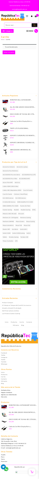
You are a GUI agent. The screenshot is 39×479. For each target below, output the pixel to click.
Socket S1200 (6, 233)
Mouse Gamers (20, 221)
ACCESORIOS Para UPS (29, 174)
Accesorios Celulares (9, 167)
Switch (28, 233)
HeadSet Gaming (25, 209)
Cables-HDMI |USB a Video (10, 186)
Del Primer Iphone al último (10, 311)
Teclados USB (24, 237)
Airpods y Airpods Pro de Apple (11, 308)
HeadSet (16, 209)
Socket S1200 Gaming (18, 233)
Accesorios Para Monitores (10, 170)
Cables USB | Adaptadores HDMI (12, 190)
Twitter (3, 355)
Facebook (4, 353)
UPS (16, 241)
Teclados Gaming (14, 237)
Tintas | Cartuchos (8, 241)
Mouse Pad (19, 225)
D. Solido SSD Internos (9, 202)
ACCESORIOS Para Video (10, 178)
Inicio (3, 372)
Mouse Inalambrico (8, 225)
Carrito (3, 377)
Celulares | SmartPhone (20, 194)
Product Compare (7, 302)
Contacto (4, 379)
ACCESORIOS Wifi (24, 178)
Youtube (3, 362)
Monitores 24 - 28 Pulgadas (10, 217)
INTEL (34, 209)
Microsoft (21, 213)
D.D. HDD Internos (20, 198)
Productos (4, 374)
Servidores (15, 229)
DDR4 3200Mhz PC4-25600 (10, 206)
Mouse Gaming (30, 221)
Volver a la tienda (9, 52)
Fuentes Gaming (7, 209)
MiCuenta (4, 381)
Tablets (5, 237)
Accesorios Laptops (22, 167)
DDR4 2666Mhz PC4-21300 (25, 202)
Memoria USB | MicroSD (9, 213)
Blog (2, 383)
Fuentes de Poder (25, 206)
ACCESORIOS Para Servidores (11, 174)
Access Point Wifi (8, 182)
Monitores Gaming (25, 217)
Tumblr (3, 359)
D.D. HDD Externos (8, 198)
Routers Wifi (6, 229)
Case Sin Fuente (27, 190)
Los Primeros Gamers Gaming (11, 313)
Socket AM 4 (23, 229)
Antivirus (17, 182)
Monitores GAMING (8, 221)
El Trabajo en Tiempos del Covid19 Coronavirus (16, 305)
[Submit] (34, 25)
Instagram (4, 357)
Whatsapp (4, 364)
